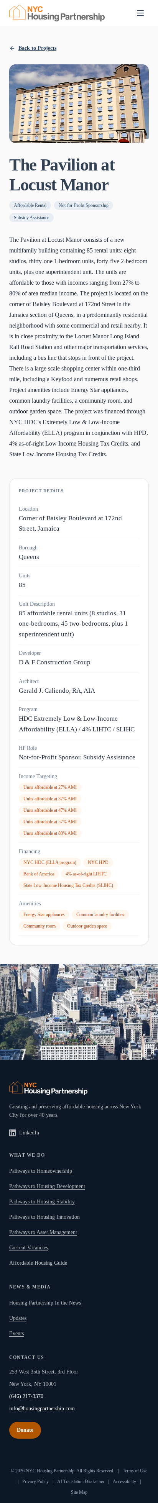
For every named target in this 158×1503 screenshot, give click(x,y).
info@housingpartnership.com (42, 1408)
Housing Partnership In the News (45, 1303)
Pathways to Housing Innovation (44, 1217)
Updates (17, 1318)
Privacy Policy (35, 1481)
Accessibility (124, 1481)
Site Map (79, 1492)
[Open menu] (140, 13)
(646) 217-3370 (26, 1396)
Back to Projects (37, 48)
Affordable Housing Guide (38, 1263)
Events (16, 1333)
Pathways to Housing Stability (42, 1202)
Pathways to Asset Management (43, 1232)
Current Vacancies (28, 1248)
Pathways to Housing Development (47, 1186)
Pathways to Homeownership (40, 1171)
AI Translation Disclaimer (80, 1481)
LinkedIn (29, 1133)
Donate (25, 1430)
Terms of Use (135, 1470)
